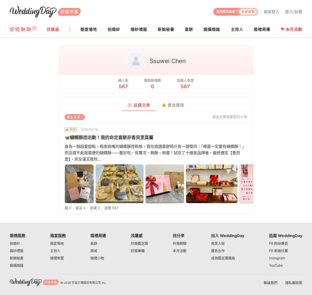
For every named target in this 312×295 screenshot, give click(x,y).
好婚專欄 (138, 251)
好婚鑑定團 (139, 243)
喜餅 (93, 243)
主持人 (55, 251)
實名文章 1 (75, 117)
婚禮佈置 (57, 258)
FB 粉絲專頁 (278, 243)
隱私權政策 (293, 283)
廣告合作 (218, 251)
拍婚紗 (15, 243)
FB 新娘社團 (278, 251)
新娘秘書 (16, 258)
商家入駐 (218, 243)
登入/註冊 (293, 12)
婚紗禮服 (16, 251)
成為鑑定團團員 (223, 258)
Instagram (277, 258)
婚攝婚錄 (16, 265)
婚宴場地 (57, 243)
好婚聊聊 (179, 243)
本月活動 (294, 29)
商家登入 (271, 12)
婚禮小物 (97, 258)
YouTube (276, 265)
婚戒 (93, 251)
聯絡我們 (270, 283)
